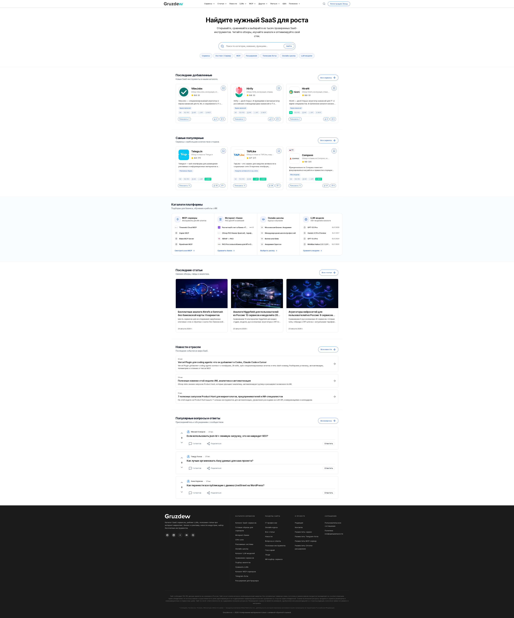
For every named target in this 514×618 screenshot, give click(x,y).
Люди (267, 555)
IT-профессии (271, 523)
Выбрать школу (267, 250)
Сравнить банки (225, 250)
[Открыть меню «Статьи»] (226, 3)
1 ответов (197, 444)
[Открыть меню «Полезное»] (300, 3)
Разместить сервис (303, 532)
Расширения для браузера (247, 581)
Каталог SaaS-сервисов (245, 523)
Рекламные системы (244, 544)
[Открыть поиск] (324, 3)
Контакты (299, 527)
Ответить (328, 444)
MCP (238, 56)
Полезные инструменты (275, 545)
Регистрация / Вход (339, 4)
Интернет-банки (242, 535)
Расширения (251, 56)
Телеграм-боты (270, 56)
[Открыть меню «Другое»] (267, 3)
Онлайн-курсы (271, 527)
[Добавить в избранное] (223, 88)
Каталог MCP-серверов (245, 571)
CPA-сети (239, 540)
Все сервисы (326, 78)
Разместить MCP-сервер (306, 541)
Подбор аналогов (243, 562)
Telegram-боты (241, 576)
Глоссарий (270, 550)
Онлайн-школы (289, 56)
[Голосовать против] (182, 442)
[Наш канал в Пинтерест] (193, 535)
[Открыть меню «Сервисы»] (214, 3)
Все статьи (327, 272)
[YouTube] (186, 535)
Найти (289, 46)
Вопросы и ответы (273, 541)
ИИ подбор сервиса (273, 559)
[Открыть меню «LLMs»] (246, 3)
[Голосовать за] (182, 433)
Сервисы (206, 56)
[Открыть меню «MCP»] (255, 3)
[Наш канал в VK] (173, 535)
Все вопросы (326, 421)
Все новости (326, 349)
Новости (269, 536)
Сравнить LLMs (241, 567)
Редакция (299, 523)
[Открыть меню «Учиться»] (279, 3)
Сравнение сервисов (244, 558)
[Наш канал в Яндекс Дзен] (180, 535)
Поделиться (216, 444)
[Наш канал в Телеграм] (167, 535)
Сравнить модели (311, 250)
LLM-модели (306, 56)
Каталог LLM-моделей (245, 553)
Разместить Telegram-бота (306, 536)
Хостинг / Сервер (223, 56)
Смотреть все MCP (183, 250)
